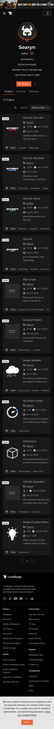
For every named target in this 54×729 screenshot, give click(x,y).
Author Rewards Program (10, 670)
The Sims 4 (8, 629)
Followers (34, 91)
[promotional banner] (27, 4)
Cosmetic (22, 148)
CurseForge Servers (37, 643)
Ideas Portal (34, 619)
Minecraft (7, 619)
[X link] (26, 598)
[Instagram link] (4, 598)
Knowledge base (36, 655)
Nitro (31, 691)
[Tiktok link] (10, 598)
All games (7, 615)
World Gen (23, 229)
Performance (47, 390)
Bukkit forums (35, 639)
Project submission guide (14, 665)
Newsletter (33, 629)
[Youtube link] (15, 598)
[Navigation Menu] (4, 13)
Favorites (21, 91)
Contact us (33, 665)
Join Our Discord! (36, 615)
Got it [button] (27, 722)
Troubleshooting (36, 660)
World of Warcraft (11, 624)
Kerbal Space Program (12, 639)
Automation (35, 188)
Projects (9, 91)
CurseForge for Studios (39, 681)
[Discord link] (21, 598)
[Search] (15, 107)
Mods (13, 148)
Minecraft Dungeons (12, 643)
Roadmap (33, 634)
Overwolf (33, 676)
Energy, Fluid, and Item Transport (31, 310)
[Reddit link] (32, 598)
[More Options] (35, 84)
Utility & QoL (34, 148)
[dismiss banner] (49, 3)
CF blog (32, 624)
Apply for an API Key (12, 677)
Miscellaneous (24, 512)
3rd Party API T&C (11, 682)
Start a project (9, 660)
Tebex (31, 686)
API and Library (46, 269)
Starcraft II (7, 634)
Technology (23, 188)
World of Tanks (9, 648)
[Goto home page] (10, 13)
